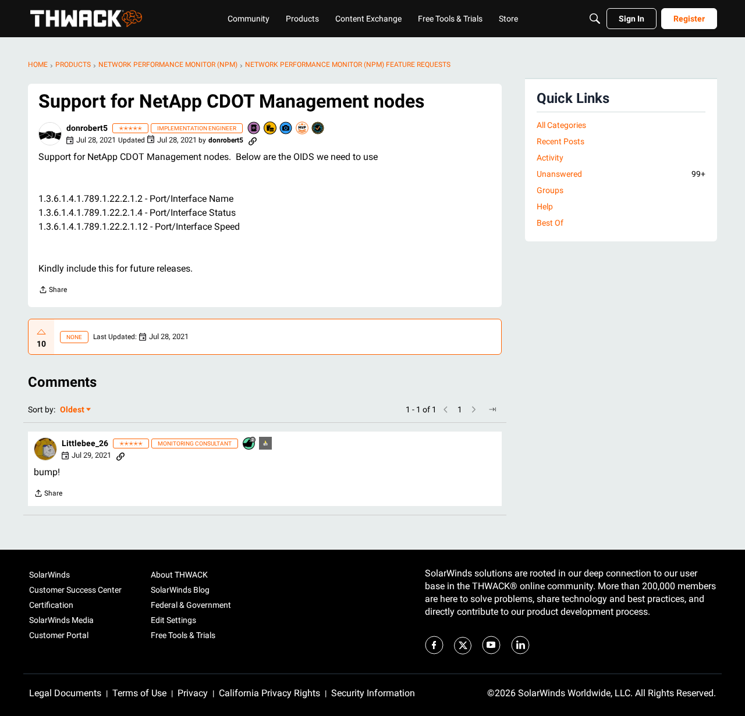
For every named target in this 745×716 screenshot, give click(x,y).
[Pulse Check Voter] (318, 128)
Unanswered (621, 174)
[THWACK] (86, 18)
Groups (550, 190)
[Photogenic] (286, 128)
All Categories (561, 125)
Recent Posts (560, 141)
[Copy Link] (253, 140)
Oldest (73, 410)
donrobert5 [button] (87, 128)
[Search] (594, 18)
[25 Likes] (250, 444)
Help (545, 206)
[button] (50, 133)
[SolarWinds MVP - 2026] (303, 128)
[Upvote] (41, 332)
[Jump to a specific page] (492, 409)
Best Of (550, 222)
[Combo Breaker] (271, 128)
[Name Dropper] (254, 128)
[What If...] (266, 444)
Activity (550, 157)
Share (52, 291)
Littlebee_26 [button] (85, 443)
